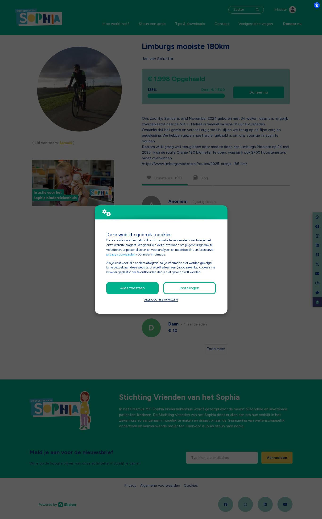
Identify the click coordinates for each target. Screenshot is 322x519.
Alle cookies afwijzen (161, 299)
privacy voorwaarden (120, 254)
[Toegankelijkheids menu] (317, 5)
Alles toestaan (132, 288)
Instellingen (189, 288)
